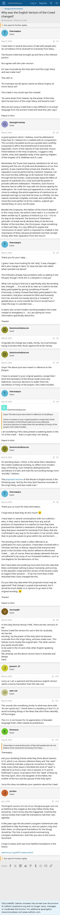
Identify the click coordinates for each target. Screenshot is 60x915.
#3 (58, 253)
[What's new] (51, 3)
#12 (57, 740)
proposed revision (14, 479)
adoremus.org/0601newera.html (17, 852)
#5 (58, 363)
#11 (57, 701)
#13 (57, 801)
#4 (58, 338)
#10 (57, 676)
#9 (58, 620)
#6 (58, 402)
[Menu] (4, 3)
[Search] (56, 3)
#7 (58, 457)
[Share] (54, 41)
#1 (58, 41)
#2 (58, 132)
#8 (58, 502)
